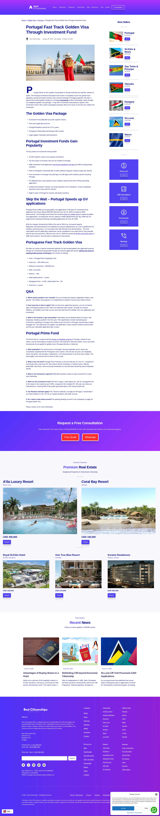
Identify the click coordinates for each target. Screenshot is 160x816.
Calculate (124, 198)
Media (86, 728)
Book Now (123, 245)
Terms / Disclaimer (76, 795)
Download (124, 175)
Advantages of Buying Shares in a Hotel (41, 674)
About (86, 713)
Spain (124, 719)
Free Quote (70, 437)
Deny (146, 808)
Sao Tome (106, 737)
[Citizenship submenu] (66, 7)
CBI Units (106, 766)
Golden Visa (32, 20)
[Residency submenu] (75, 7)
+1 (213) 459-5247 (35, 745)
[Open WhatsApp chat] (154, 810)
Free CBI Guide (127, 751)
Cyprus (124, 733)
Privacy (88, 795)
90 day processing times (84, 234)
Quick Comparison (128, 748)
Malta (123, 722)
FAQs (86, 771)
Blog (85, 748)
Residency (106, 751)
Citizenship (106, 748)
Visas (124, 762)
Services (87, 721)
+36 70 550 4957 (39, 752)
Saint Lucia (106, 722)
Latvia (124, 729)
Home (24, 20)
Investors (87, 732)
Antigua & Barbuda (108, 715)
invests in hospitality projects (61, 339)
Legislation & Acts (108, 755)
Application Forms (108, 759)
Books (86, 767)
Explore (127, 38)
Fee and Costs (89, 756)
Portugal (40, 20)
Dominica (106, 719)
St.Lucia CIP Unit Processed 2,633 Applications (118, 674)
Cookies (97, 795)
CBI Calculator (89, 759)
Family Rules (126, 755)
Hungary (124, 726)
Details (7, 542)
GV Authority (107, 769)
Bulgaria (124, 737)
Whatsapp (90, 437)
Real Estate (88, 752)
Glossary (125, 766)
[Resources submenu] (98, 7)
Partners (87, 725)
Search (72, 758)
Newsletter (106, 795)
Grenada (105, 726)
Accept (123, 808)
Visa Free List (107, 762)
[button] (156, 794)
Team (85, 717)
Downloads (87, 763)
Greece (124, 715)
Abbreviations (126, 769)
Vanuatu (105, 729)
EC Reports (125, 759)
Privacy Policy (130, 812)
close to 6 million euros (72, 214)
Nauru (105, 733)
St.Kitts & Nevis (107, 711)
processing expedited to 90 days (63, 165)
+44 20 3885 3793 (34, 747)
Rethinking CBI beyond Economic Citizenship (80, 674)
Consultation (118, 7)
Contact (86, 736)
